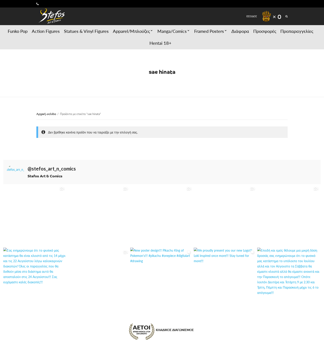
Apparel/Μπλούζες (131, 31)
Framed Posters (209, 31)
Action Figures (46, 31)
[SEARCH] (286, 16)
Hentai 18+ (160, 43)
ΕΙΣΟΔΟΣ (251, 16)
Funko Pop (18, 31)
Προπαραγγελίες (296, 31)
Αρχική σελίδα (46, 113)
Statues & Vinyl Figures (86, 31)
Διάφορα (240, 31)
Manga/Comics (172, 31)
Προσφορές (264, 31)
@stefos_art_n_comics (52, 169)
